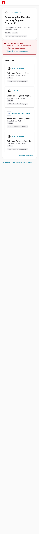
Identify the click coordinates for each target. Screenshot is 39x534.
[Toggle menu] (35, 2)
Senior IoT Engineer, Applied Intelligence (19, 95)
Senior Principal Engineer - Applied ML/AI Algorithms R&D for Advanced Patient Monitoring (18, 118)
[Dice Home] (3, 2)
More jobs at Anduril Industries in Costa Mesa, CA (17, 162)
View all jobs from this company (17, 51)
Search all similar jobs (26, 155)
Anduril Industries (15, 12)
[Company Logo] (9, 68)
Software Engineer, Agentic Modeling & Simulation (19, 141)
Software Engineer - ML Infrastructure (17, 73)
